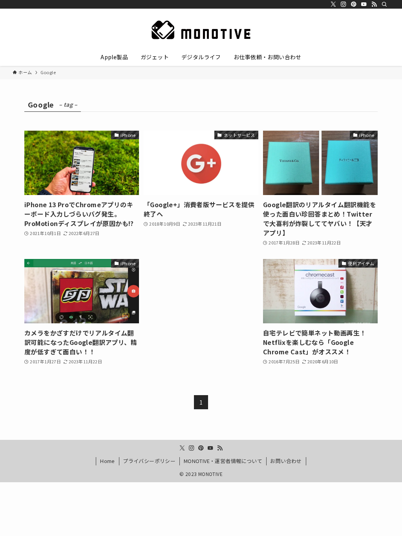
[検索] (384, 4)
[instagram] (343, 4)
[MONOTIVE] (201, 30)
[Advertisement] (201, 300)
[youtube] (364, 4)
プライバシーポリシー (149, 461)
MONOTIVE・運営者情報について (223, 461)
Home (107, 461)
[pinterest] (354, 4)
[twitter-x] (333, 4)
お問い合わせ (286, 461)
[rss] (374, 4)
